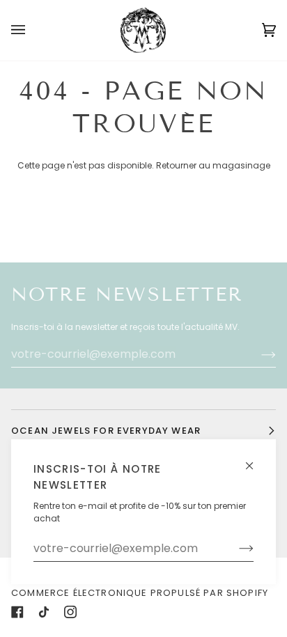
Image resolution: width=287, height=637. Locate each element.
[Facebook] (17, 612)
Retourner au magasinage (213, 165)
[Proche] (255, 459)
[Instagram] (70, 612)
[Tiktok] (44, 612)
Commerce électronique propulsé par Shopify (139, 592)
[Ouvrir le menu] (32, 30)
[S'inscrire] (235, 548)
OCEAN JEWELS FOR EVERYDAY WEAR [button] (106, 430)
